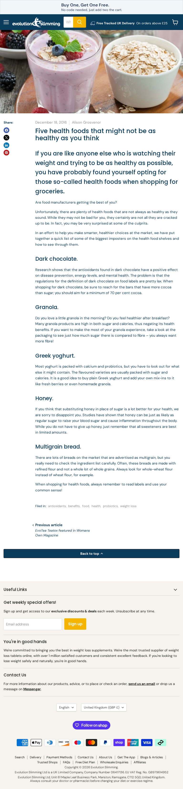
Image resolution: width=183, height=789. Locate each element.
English (64, 707)
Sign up (75, 624)
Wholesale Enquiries (114, 762)
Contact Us (86, 757)
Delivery (35, 757)
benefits (74, 506)
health (96, 506)
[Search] (79, 22)
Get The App (126, 757)
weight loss (128, 506)
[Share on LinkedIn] (6, 145)
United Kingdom (101, 707)
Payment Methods (59, 757)
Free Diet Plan (85, 762)
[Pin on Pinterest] (6, 152)
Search (20, 757)
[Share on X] (6, 137)
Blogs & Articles (151, 757)
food (85, 506)
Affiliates (140, 762)
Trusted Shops (47, 762)
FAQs (66, 762)
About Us (105, 757)
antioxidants (57, 506)
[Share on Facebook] (6, 130)
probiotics (110, 506)
